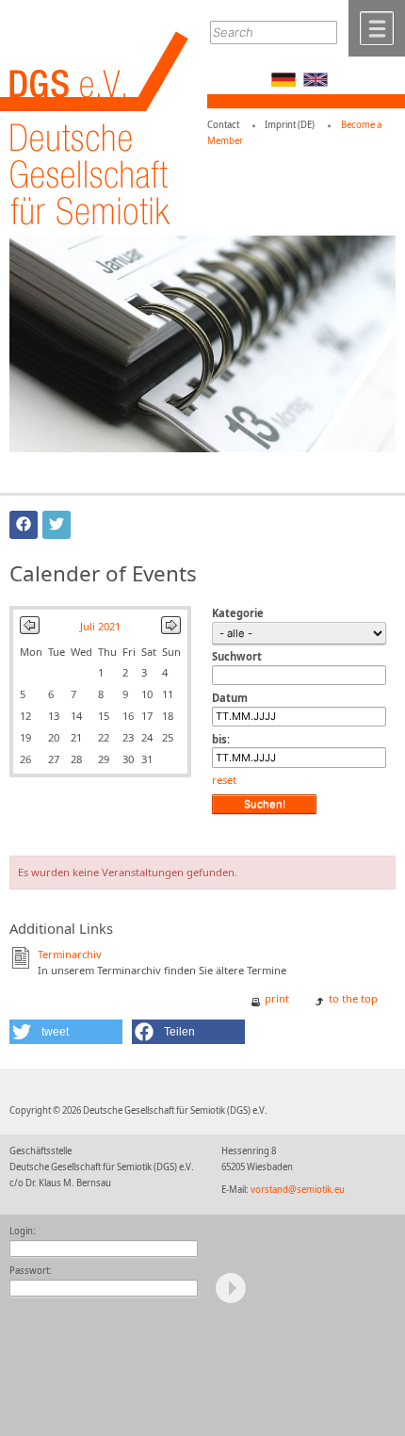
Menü (377, 28)
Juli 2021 (100, 626)
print (277, 998)
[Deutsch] (283, 82)
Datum (230, 698)
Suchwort (237, 656)
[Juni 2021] (30, 630)
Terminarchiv (70, 954)
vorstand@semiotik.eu (298, 1189)
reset (224, 780)
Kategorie (238, 613)
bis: (221, 739)
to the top (353, 998)
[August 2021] (171, 630)
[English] (315, 82)
